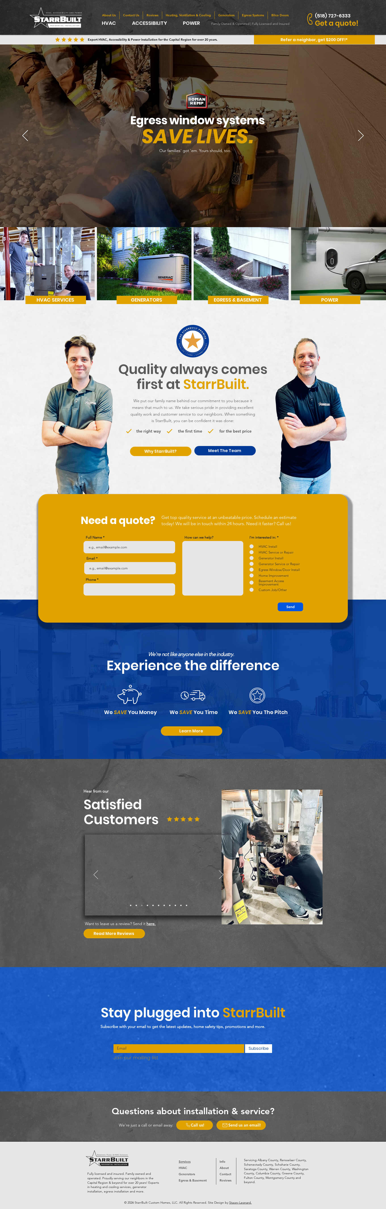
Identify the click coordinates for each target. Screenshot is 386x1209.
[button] (314, 39)
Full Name (94, 537)
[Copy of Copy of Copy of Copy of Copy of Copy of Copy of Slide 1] (181, 905)
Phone (91, 579)
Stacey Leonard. (240, 1203)
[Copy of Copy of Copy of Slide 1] (158, 905)
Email (90, 558)
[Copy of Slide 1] (136, 905)
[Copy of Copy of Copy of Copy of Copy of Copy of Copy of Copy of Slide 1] (142, 905)
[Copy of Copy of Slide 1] (153, 905)
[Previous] (25, 136)
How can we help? (199, 537)
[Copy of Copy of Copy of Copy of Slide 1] (164, 905)
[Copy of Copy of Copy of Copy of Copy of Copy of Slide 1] (175, 905)
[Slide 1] (130, 905)
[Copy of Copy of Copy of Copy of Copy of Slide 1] (169, 905)
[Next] (361, 136)
